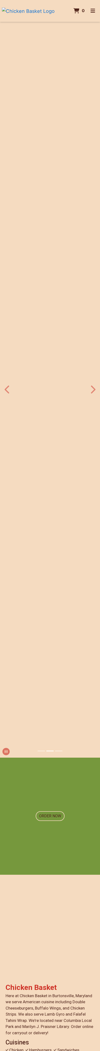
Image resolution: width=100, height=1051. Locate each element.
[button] (7, 390)
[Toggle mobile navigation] (93, 11)
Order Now (50, 816)
